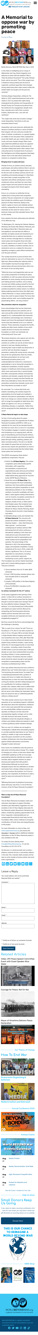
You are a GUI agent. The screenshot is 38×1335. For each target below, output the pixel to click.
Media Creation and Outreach (15, 1102)
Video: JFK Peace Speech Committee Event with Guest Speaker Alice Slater (17, 961)
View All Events (10, 1190)
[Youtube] (17, 1328)
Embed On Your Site (23, 1190)
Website (4, 923)
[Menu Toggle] (35, 3)
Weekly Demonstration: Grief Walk (21, 1166)
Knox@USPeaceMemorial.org (11, 844)
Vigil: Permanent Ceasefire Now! (20, 1174)
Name (3, 907)
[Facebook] (9, 1328)
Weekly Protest (14, 1158)
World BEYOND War (8, 1320)
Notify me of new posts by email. (14, 944)
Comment (5, 882)
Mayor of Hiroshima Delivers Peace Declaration (16, 1021)
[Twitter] (13, 1328)
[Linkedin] (25, 1328)
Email (3, 915)
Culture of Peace (6, 37)
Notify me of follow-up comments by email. (17, 940)
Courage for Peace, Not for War (15, 989)
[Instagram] (21, 1328)
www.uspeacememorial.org (10, 831)
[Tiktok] (28, 1328)
